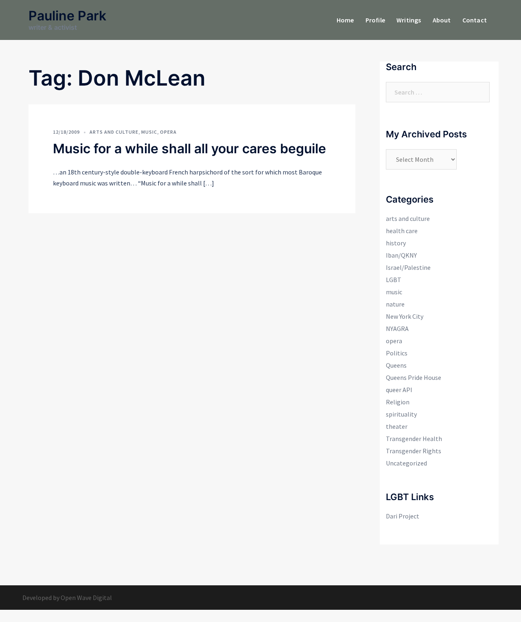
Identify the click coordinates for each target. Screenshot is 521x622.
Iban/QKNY (401, 255)
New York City (404, 316)
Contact (474, 20)
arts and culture (114, 132)
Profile (375, 20)
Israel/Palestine (408, 267)
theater (396, 426)
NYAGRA (397, 328)
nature (395, 304)
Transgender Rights (413, 451)
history (396, 243)
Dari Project (402, 516)
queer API (399, 390)
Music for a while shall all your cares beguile (189, 149)
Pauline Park (67, 16)
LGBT (393, 280)
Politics (396, 353)
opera (168, 132)
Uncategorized (406, 463)
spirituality (401, 414)
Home (345, 20)
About (442, 20)
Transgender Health (414, 439)
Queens (396, 365)
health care (402, 231)
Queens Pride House (413, 377)
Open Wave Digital (86, 597)
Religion (397, 402)
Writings (408, 20)
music (149, 132)
